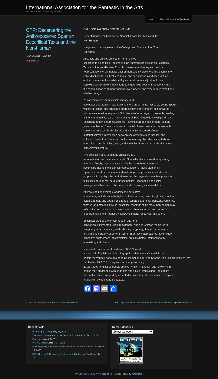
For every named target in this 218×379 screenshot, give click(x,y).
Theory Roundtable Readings (174, 19)
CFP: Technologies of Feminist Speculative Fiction (52, 302)
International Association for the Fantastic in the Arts (84, 7)
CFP (39, 60)
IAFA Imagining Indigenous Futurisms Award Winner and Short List (64, 346)
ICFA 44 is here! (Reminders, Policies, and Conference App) (61, 354)
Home (150, 19)
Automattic (137, 374)
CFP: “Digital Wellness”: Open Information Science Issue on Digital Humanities (152, 302)
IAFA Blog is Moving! (42, 332)
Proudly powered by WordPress (90, 374)
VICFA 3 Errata (39, 343)
